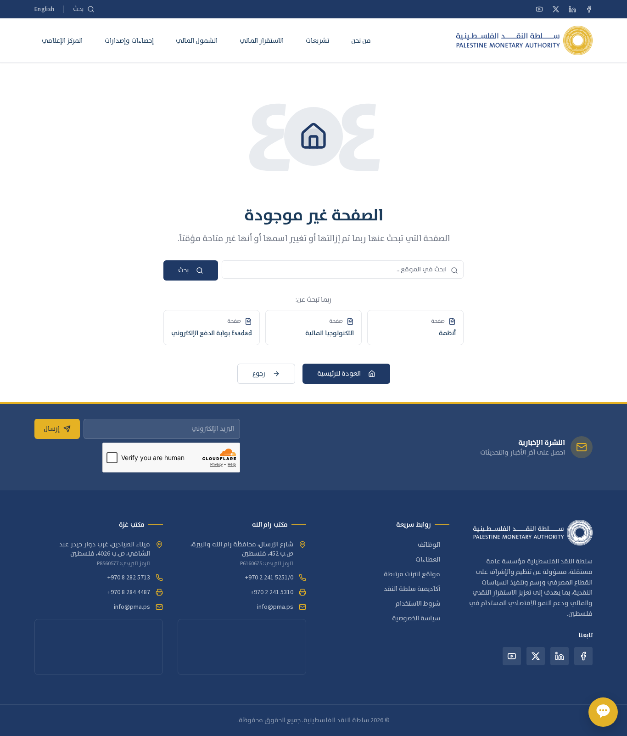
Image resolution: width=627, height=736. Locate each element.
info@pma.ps (275, 607)
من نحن (361, 40)
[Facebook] (589, 9)
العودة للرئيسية (339, 373)
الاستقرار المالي (262, 40)
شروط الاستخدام (418, 603)
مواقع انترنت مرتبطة (412, 574)
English (44, 9)
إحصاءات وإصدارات (129, 40)
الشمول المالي (197, 40)
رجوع (258, 373)
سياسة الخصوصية (416, 618)
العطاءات (427, 559)
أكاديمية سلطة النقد (412, 589)
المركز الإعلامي (62, 40)
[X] (556, 9)
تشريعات (317, 40)
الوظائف (429, 545)
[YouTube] (539, 9)
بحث (183, 270)
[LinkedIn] (572, 9)
